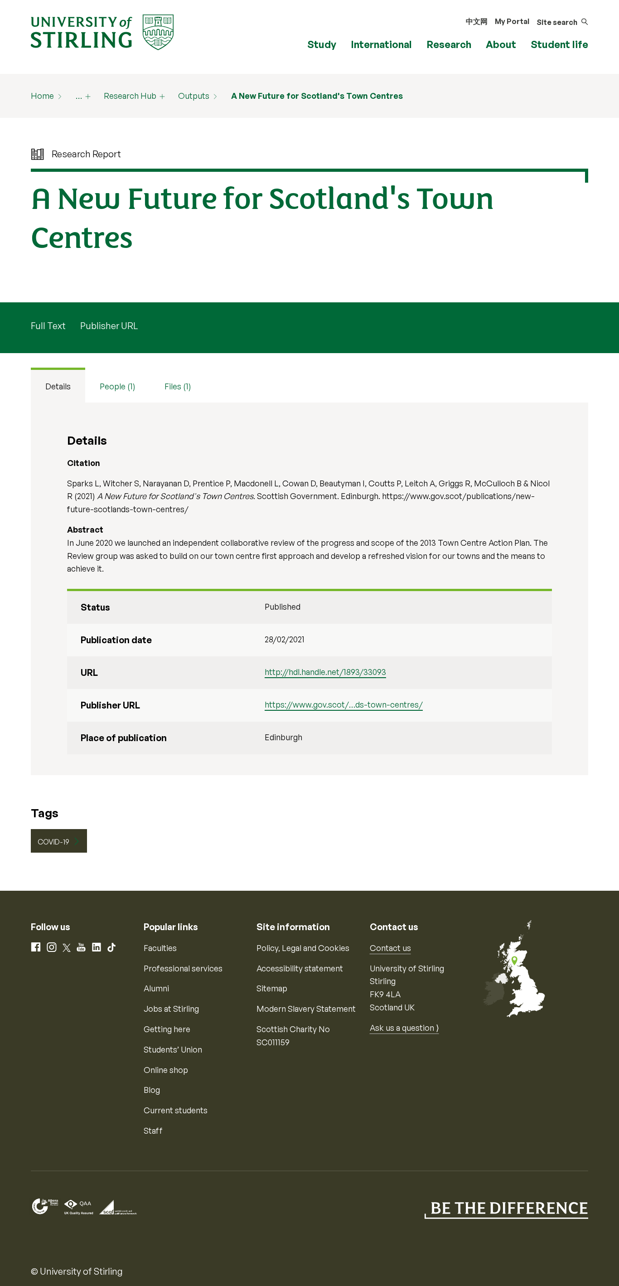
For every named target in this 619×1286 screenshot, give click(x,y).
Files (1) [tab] (177, 386)
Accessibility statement (299, 968)
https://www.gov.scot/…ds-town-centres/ (344, 704)
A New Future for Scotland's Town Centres (317, 96)
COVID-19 (53, 841)
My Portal (512, 21)
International (381, 44)
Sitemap (271, 988)
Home (42, 96)
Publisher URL (109, 325)
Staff (153, 1131)
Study (321, 44)
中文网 (477, 21)
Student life (559, 44)
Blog (152, 1090)
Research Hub (130, 96)
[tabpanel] (309, 589)
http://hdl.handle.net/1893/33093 (325, 672)
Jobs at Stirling (171, 1009)
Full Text (48, 325)
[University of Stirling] (102, 31)
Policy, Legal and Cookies (302, 948)
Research (448, 44)
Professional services (183, 968)
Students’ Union (173, 1049)
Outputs (193, 96)
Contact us (390, 948)
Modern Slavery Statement (306, 1009)
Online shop (166, 1070)
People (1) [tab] (117, 386)
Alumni (156, 988)
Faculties (160, 948)
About (501, 44)
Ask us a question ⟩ (404, 1028)
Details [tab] (58, 386)
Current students (176, 1110)
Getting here (167, 1029)
